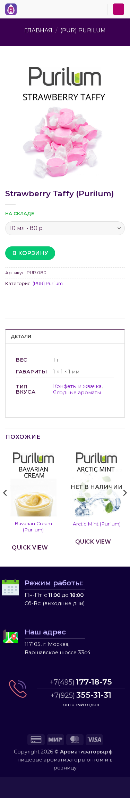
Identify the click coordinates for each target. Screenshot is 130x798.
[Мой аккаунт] (118, 9)
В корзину (30, 253)
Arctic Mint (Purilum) (97, 524)
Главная (38, 30)
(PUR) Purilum (83, 30)
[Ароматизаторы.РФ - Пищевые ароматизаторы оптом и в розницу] (12, 9)
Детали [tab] (21, 336)
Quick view (30, 547)
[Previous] (5, 507)
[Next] (124, 507)
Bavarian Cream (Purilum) (33, 526)
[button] (23, 8)
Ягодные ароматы (77, 392)
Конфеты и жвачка (77, 386)
